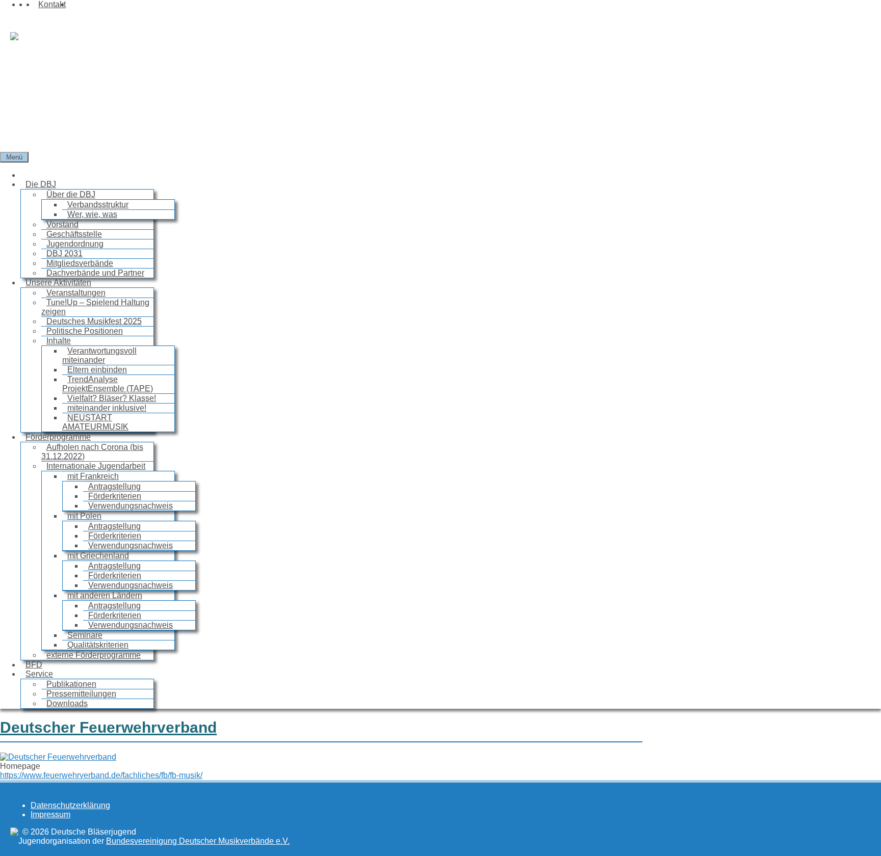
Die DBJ (40, 184)
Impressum (50, 814)
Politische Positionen (84, 331)
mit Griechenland (98, 555)
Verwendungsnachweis (130, 505)
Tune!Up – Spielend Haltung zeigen (95, 307)
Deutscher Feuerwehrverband (108, 727)
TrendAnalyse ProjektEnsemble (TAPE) (107, 384)
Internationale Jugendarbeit (95, 466)
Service (39, 674)
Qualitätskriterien (97, 644)
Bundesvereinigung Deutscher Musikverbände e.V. (198, 841)
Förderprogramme (58, 437)
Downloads (67, 703)
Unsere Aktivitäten (58, 282)
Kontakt (52, 4)
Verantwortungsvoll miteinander (99, 355)
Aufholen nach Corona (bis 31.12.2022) (92, 452)
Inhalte (58, 340)
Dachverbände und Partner (95, 273)
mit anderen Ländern (104, 595)
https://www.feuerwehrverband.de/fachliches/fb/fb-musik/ (101, 775)
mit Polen (84, 516)
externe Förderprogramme (93, 655)
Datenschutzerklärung (70, 805)
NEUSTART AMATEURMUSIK (95, 422)
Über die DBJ (70, 194)
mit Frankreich (93, 476)
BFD (33, 664)
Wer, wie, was (92, 214)
